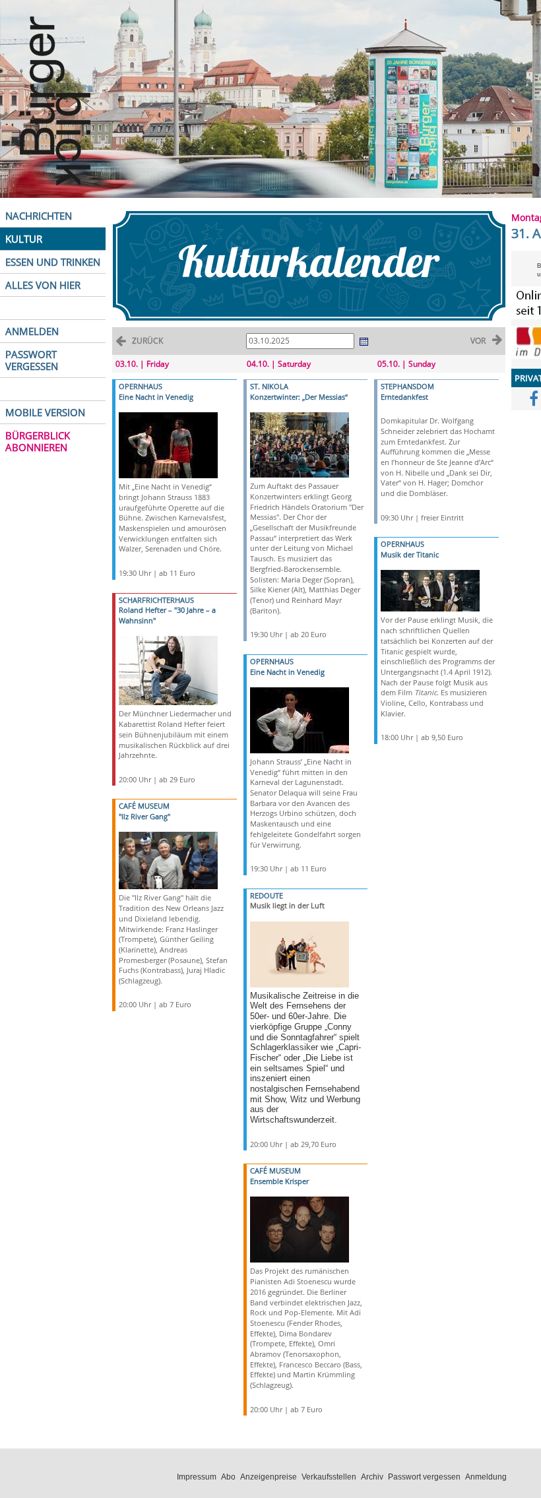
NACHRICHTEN (38, 215)
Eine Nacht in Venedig (156, 397)
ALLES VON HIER (42, 285)
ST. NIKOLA (269, 386)
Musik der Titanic (410, 554)
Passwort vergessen (424, 1477)
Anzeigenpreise (268, 1477)
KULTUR (23, 238)
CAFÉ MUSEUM (144, 806)
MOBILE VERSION (45, 412)
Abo (228, 1477)
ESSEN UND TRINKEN (52, 261)
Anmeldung (486, 1477)
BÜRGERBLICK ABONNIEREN (37, 441)
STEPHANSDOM (407, 386)
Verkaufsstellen (329, 1477)
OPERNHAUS (140, 386)
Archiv (372, 1477)
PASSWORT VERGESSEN (31, 360)
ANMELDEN (32, 331)
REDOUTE (266, 895)
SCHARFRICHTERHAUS (156, 600)
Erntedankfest (404, 397)
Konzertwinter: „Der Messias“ (299, 397)
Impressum (196, 1477)
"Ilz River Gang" (144, 816)
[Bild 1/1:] (168, 444)
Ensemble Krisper (279, 1181)
